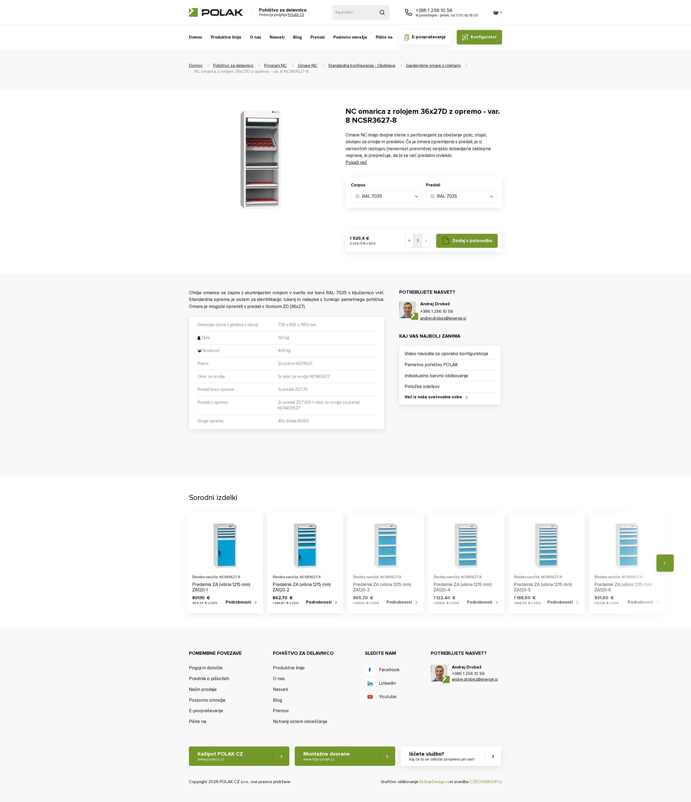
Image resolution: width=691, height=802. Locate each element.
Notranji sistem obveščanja (300, 721)
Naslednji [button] (665, 563)
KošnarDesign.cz (434, 781)
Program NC (275, 65)
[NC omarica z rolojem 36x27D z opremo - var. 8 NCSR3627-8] (260, 159)
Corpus (358, 185)
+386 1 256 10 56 (434, 10)
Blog (297, 37)
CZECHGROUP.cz (486, 781)
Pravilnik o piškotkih (209, 678)
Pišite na (384, 37)
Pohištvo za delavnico (233, 65)
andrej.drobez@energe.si (443, 318)
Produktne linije (226, 37)
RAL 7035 (372, 196)
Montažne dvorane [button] (326, 756)
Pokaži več (356, 162)
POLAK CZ (216, 12)
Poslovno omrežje (350, 37)
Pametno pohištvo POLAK (431, 365)
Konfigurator (484, 37)
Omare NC (307, 65)
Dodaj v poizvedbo (472, 241)
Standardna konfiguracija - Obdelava (361, 65)
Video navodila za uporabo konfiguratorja (446, 354)
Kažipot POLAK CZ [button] (220, 756)
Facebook (389, 670)
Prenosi (317, 37)
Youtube (388, 697)
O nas (255, 37)
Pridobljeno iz (382, 12)
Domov (195, 37)
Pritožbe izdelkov (422, 386)
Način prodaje (203, 689)
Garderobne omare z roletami (433, 65)
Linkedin (387, 683)
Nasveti (277, 37)
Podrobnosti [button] (238, 602)
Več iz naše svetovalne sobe (433, 397)
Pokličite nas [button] (408, 12)
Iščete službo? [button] (441, 756)
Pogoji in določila (205, 668)
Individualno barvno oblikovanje (436, 376)
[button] (497, 12)
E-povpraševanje (429, 37)
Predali (433, 185)
